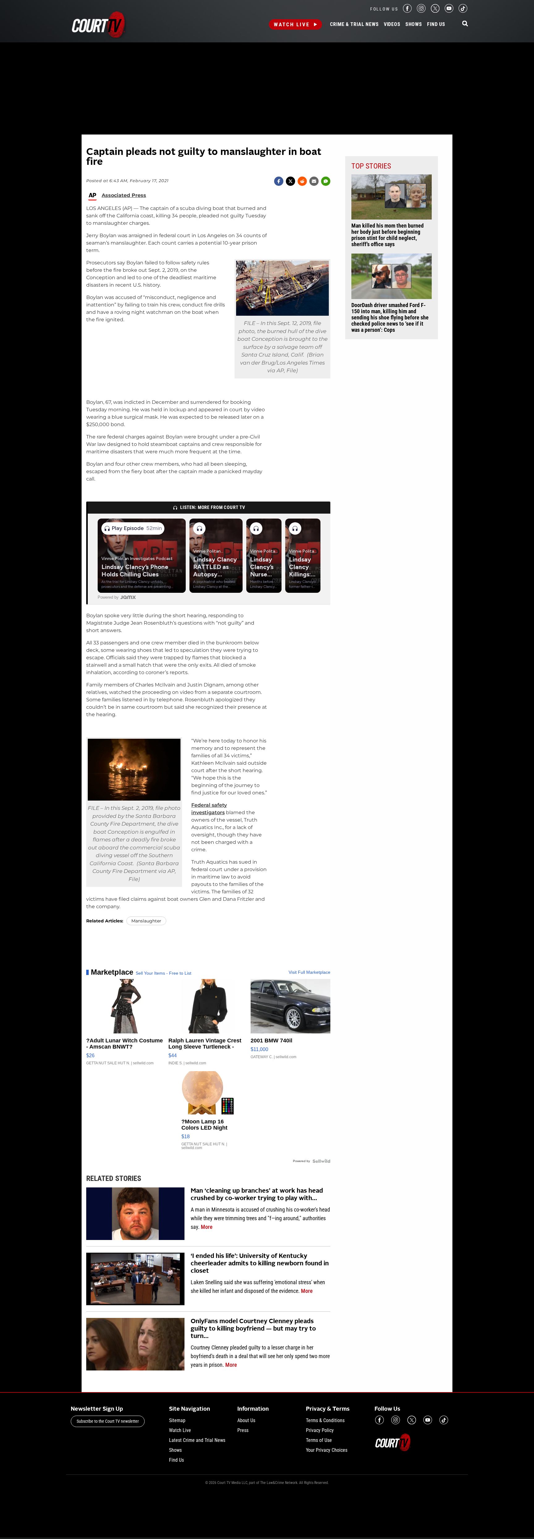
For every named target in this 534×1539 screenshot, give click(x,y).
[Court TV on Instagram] (421, 11)
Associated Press (124, 195)
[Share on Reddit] (302, 181)
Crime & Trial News (354, 24)
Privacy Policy (320, 1430)
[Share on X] (290, 181)
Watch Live (292, 24)
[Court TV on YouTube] (449, 11)
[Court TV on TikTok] (463, 11)
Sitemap (177, 1420)
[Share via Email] (314, 181)
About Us (246, 1420)
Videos (392, 24)
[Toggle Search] (465, 24)
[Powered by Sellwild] (321, 1161)
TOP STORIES (371, 166)
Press (242, 1430)
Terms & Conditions (325, 1420)
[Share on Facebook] (278, 181)
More (207, 1227)
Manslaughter (146, 921)
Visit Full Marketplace (309, 972)
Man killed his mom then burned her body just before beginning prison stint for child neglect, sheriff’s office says (387, 235)
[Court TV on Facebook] (407, 11)
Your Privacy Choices (326, 1450)
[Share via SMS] (325, 181)
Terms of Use (319, 1440)
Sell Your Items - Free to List (163, 973)
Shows (413, 24)
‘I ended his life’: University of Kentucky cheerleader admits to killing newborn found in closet (260, 1263)
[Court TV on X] (435, 11)
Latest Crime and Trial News (197, 1440)
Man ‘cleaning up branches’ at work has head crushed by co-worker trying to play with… (257, 1195)
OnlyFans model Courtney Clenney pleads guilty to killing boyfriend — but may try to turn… (253, 1329)
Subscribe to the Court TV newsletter (108, 1421)
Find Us (436, 24)
